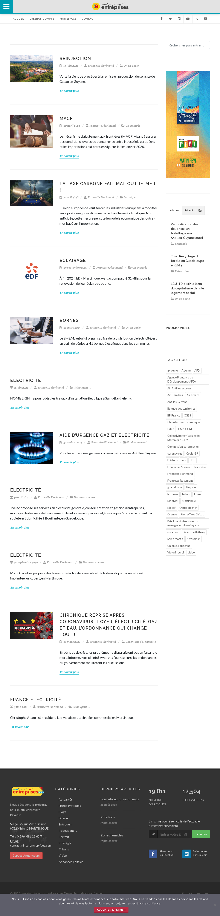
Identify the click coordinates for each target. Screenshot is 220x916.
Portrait (64, 837)
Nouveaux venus (84, 497)
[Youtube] (188, 18)
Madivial (172, 501)
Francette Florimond (101, 66)
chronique (193, 422)
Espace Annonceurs (26, 855)
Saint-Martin (175, 539)
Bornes (69, 320)
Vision (63, 855)
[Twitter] (170, 18)
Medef (171, 507)
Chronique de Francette (141, 642)
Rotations (108, 817)
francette (200, 467)
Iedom (186, 494)
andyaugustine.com (91, 893)
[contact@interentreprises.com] (205, 18)
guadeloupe (174, 487)
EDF (192, 460)
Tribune (64, 849)
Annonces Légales (71, 862)
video (191, 552)
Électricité (25, 490)
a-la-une (172, 370)
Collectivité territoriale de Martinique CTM (183, 438)
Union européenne (178, 545)
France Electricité (35, 699)
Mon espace (68, 18)
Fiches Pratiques (70, 805)
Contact (88, 18)
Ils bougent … (68, 830)
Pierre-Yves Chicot (192, 514)
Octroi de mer (188, 507)
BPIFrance (173, 415)
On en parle (131, 66)
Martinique (189, 501)
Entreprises (182, 271)
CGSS (187, 415)
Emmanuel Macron (179, 467)
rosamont (173, 532)
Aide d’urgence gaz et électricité (104, 435)
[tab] (174, 210)
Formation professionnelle (120, 799)
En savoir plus (69, 91)
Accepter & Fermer (111, 909)
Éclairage (73, 260)
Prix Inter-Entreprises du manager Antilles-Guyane (183, 523)
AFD (197, 370)
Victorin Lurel (175, 552)
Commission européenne (183, 446)
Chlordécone (175, 422)
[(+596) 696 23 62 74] (196, 18)
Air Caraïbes (175, 395)
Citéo (170, 429)
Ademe (186, 370)
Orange (172, 514)
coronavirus (174, 453)
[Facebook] (161, 18)
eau (184, 460)
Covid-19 (192, 453)
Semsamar (193, 539)
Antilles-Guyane (177, 402)
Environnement (137, 442)
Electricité (25, 380)
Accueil (18, 18)
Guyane (191, 487)
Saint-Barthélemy (194, 532)
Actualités (66, 799)
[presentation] (200, 210)
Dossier (64, 818)
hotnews (172, 494)
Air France (193, 395)
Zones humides (112, 835)
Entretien (65, 824)
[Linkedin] (179, 18)
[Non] (214, 905)
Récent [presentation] (189, 210)
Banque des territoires (181, 408)
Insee (197, 494)
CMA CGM (185, 429)
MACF (66, 118)
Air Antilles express (179, 388)
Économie (181, 244)
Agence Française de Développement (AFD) (181, 379)
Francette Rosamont (180, 480)
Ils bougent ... (82, 387)
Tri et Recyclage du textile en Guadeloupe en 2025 (187, 261)
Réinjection (75, 58)
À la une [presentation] (174, 210)
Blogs (62, 812)
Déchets (172, 460)
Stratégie (130, 197)
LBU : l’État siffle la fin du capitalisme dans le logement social (187, 288)
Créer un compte (41, 18)
